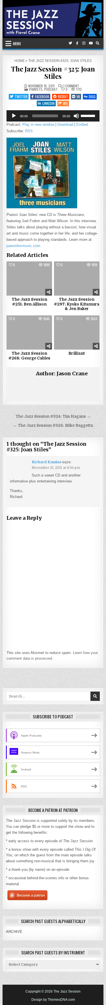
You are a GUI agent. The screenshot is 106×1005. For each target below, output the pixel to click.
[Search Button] (97, 43)
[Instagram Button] (84, 43)
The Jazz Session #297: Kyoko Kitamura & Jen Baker (76, 304)
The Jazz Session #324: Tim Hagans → (53, 416)
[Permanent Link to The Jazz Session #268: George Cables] (29, 332)
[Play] (14, 116)
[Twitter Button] (70, 43)
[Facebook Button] (77, 43)
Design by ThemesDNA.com (53, 1000)
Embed (82, 124)
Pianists (35, 89)
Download (65, 124)
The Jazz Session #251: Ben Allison (29, 301)
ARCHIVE (14, 932)
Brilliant (76, 353)
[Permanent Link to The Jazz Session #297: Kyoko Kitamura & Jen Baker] (76, 278)
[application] (53, 116)
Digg (92, 96)
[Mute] (76, 116)
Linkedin (48, 103)
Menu (17, 43)
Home (19, 61)
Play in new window (38, 124)
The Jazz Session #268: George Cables (29, 355)
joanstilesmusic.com (23, 246)
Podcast (51, 89)
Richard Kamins (46, 462)
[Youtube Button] (91, 43)
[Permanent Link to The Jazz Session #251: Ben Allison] (29, 278)
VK (78, 96)
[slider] (89, 115)
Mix (65, 103)
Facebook (42, 96)
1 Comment (71, 86)
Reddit (63, 96)
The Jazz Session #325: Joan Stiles (53, 72)
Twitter (21, 96)
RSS (29, 131)
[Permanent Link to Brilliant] (76, 332)
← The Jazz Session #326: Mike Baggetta (53, 425)
